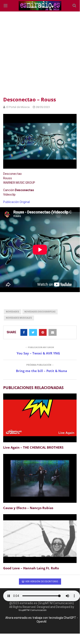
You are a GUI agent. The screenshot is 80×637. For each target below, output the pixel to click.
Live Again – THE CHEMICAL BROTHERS (33, 447)
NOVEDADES (12, 312)
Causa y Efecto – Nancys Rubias (28, 508)
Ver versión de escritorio (41, 581)
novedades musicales (19, 318)
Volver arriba (66, 592)
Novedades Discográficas (40, 312)
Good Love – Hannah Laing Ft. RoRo (31, 568)
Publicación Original (16, 202)
